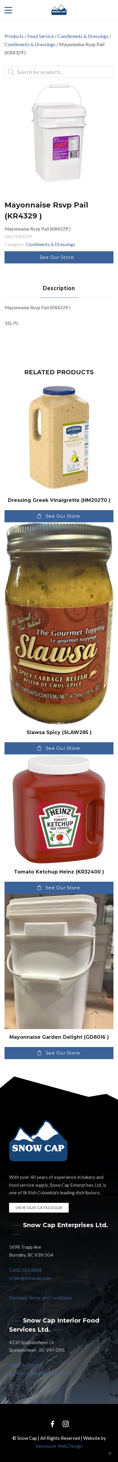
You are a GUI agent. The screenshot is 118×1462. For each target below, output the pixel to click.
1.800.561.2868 (25, 1270)
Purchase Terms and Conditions (40, 1297)
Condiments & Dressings (82, 36)
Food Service (40, 36)
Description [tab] (59, 288)
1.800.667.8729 (25, 1365)
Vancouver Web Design (59, 1446)
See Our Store (57, 257)
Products (14, 36)
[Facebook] (52, 1423)
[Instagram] (65, 1423)
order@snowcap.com (30, 1278)
